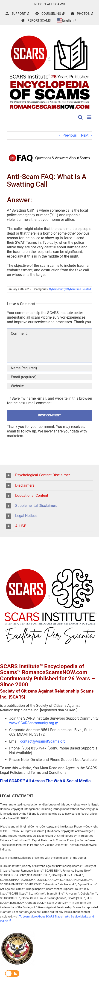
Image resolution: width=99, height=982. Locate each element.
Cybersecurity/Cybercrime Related (70, 289)
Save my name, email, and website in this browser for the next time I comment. (49, 400)
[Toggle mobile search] (80, 117)
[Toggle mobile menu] (89, 117)
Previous (70, 135)
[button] (49, 475)
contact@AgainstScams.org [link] (43, 741)
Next (84, 135)
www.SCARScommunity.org (31, 723)
